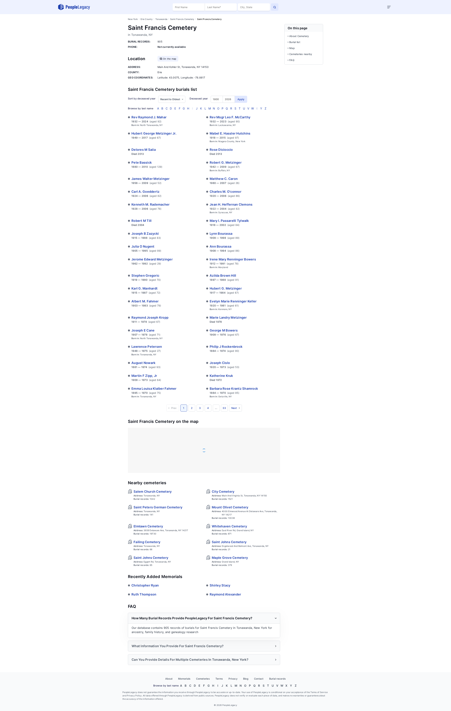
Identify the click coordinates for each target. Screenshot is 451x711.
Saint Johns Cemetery (229, 542)
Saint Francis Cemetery (182, 19)
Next (234, 407)
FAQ (291, 60)
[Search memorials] (274, 7)
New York (133, 19)
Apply (240, 99)
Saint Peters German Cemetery (158, 507)
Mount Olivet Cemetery (230, 507)
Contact (259, 678)
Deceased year (199, 98)
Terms (219, 678)
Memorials (184, 678)
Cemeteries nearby (300, 54)
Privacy (232, 678)
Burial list (294, 42)
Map (292, 48)
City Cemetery (223, 491)
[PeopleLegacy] (74, 7)
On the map (169, 58)
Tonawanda (161, 19)
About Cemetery (299, 36)
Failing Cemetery (147, 542)
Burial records (277, 678)
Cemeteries (203, 678)
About (168, 678)
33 (224, 407)
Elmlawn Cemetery (148, 526)
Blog (245, 678)
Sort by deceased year (141, 98)
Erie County (147, 19)
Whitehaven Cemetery (229, 526)
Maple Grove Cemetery (230, 558)
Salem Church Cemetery (153, 491)
